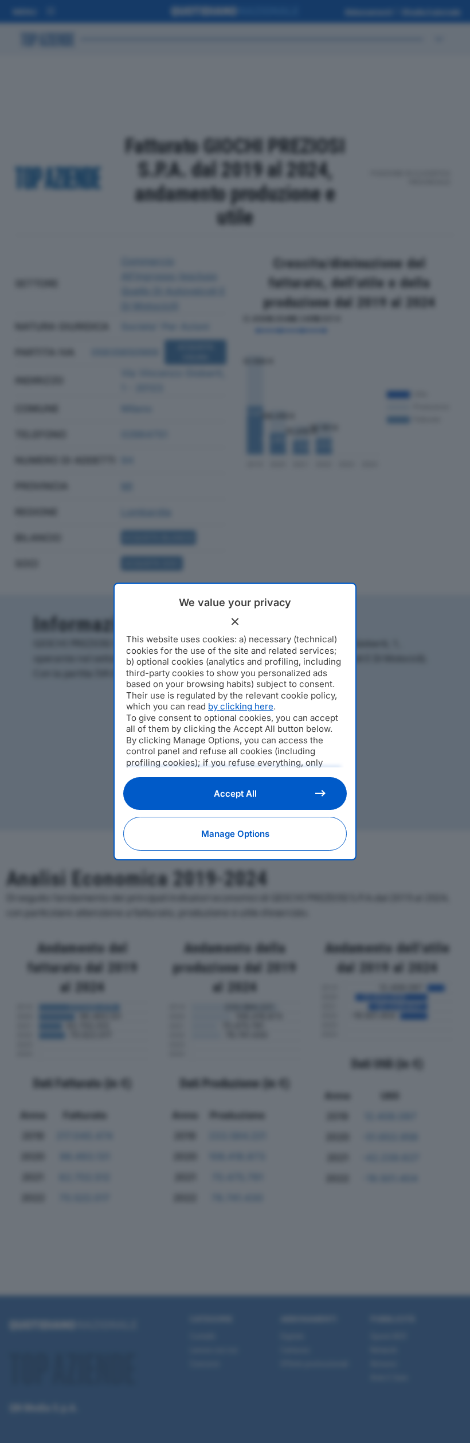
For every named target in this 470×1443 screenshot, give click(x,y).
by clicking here (240, 706)
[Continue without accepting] (235, 621)
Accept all (235, 793)
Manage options (235, 833)
